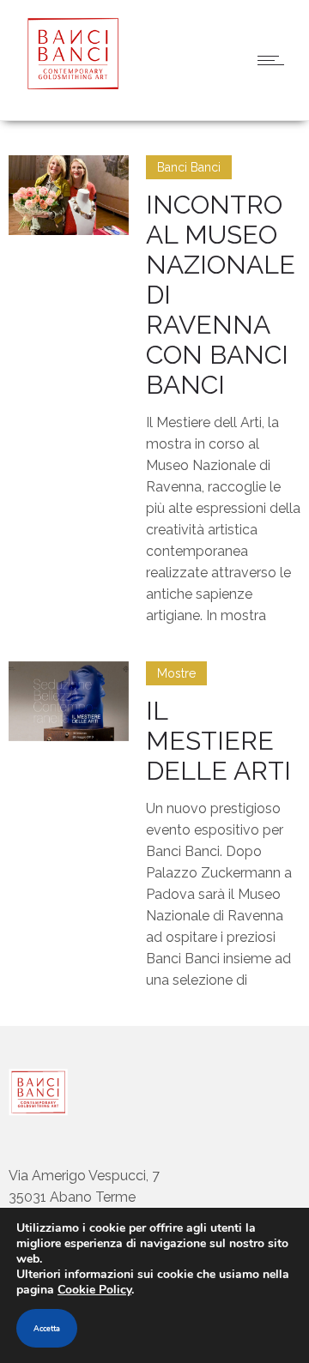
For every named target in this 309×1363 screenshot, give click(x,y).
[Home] (68, 85)
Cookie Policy (94, 1290)
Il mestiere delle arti (218, 741)
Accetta (46, 1329)
